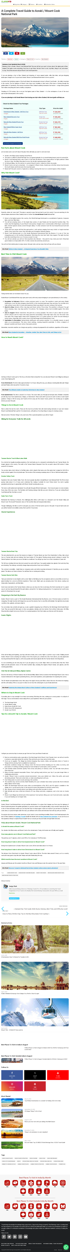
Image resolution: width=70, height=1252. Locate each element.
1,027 (35, 1075)
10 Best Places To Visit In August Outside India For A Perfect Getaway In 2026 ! (46, 1059)
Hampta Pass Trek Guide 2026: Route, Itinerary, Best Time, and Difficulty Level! (41, 909)
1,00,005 (12, 1088)
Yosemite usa (62, 1164)
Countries (39, 4)
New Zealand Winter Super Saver (13, 127)
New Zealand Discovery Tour (12, 117)
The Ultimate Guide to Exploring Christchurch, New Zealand (26, 390)
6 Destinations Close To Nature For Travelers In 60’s (15, 957)
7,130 (57, 1077)
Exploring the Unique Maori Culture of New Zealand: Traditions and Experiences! (33, 687)
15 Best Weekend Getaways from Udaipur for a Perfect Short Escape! (20, 993)
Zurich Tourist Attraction (21, 1158)
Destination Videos (50, 4)
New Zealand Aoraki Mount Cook (56, 872)
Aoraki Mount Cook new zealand (27, 872)
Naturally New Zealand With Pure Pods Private (16, 137)
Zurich (18, 1161)
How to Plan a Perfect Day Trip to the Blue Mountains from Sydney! (25, 913)
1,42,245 (12, 1077)
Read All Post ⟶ (14, 898)
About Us (60, 1250)
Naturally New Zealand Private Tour (14, 122)
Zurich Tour (42, 1158)
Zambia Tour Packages (51, 1164)
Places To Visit (30, 59)
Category (24, 4)
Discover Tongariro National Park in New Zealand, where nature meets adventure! (33, 868)
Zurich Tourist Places (7, 1158)
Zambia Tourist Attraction (37, 1164)
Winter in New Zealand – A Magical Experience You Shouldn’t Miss (28, 249)
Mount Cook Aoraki (41, 872)
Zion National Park (58, 1161)
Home (55, 1250)
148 (35, 1088)
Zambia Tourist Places (23, 1164)
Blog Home (17, 4)
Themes (32, 4)
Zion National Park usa (46, 1161)
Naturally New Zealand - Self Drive (13, 132)
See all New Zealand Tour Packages (13, 143)
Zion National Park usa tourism (30, 1161)
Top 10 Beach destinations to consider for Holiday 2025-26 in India (43, 1101)
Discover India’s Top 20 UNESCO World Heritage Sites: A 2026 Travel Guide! (45, 1142)
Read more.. (12, 893)
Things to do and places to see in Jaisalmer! (36, 1132)
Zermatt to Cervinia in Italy (9, 1164)
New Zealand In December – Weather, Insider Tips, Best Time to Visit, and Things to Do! (35, 332)
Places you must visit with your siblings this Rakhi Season (40, 1122)
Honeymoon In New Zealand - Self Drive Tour (16, 112)
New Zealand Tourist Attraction (10, 875)
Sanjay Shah (7, 51)
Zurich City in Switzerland (8, 1161)
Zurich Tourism (33, 1158)
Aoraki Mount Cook (12, 872)
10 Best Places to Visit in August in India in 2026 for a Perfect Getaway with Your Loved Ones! (47, 1048)
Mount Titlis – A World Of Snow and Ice (12, 1030)
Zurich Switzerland (52, 1158)
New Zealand (45, 59)
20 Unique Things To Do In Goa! (33, 1111)
